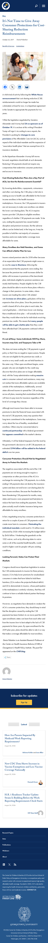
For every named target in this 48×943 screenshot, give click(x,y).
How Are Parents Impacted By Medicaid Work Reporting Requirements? (20, 739)
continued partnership (12, 430)
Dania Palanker (22, 40)
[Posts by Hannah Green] (40, 782)
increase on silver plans (16, 298)
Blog (4, 16)
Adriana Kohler (27, 753)
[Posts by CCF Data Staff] (40, 813)
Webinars (5, 851)
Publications (6, 845)
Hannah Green (33, 782)
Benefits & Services (8, 46)
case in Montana (18, 265)
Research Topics (7, 833)
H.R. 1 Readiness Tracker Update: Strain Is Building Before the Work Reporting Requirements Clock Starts (24, 798)
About (4, 857)
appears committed (14, 434)
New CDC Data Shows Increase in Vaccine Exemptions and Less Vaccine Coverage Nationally (24, 767)
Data (4, 839)
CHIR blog (20, 651)
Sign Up (24, 702)
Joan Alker (39, 753)
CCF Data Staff (33, 813)
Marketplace (20, 46)
